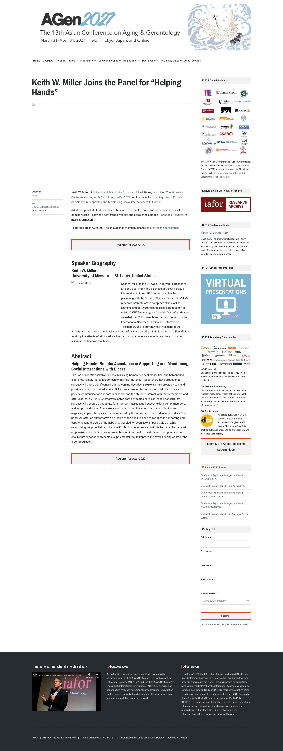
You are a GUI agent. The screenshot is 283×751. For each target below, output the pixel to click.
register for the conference (162, 227)
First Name (206, 551)
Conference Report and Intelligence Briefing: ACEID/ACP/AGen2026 (222, 494)
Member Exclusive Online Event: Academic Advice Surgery (224, 516)
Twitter (179, 215)
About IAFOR (191, 60)
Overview (48, 60)
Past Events (149, 60)
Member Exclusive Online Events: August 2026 (223, 486)
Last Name (206, 565)
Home (36, 60)
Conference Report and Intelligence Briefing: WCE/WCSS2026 (222, 477)
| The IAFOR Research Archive (94, 737)
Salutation (206, 537)
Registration (130, 60)
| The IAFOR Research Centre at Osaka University (138, 737)
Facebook (166, 215)
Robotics (46, 207)
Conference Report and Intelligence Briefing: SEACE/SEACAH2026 (222, 505)
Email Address (208, 579)
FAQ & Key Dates (170, 60)
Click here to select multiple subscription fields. (225, 624)
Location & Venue (108, 60)
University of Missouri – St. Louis (113, 192)
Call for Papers (66, 60)
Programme (87, 60)
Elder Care (36, 207)
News (34, 195)
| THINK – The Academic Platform (58, 737)
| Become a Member (176, 737)
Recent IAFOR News (216, 467)
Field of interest (208, 593)
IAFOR (35, 737)
